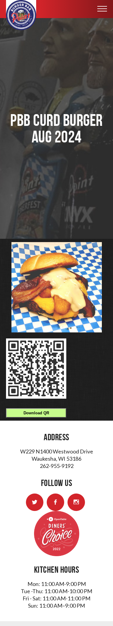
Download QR (36, 413)
